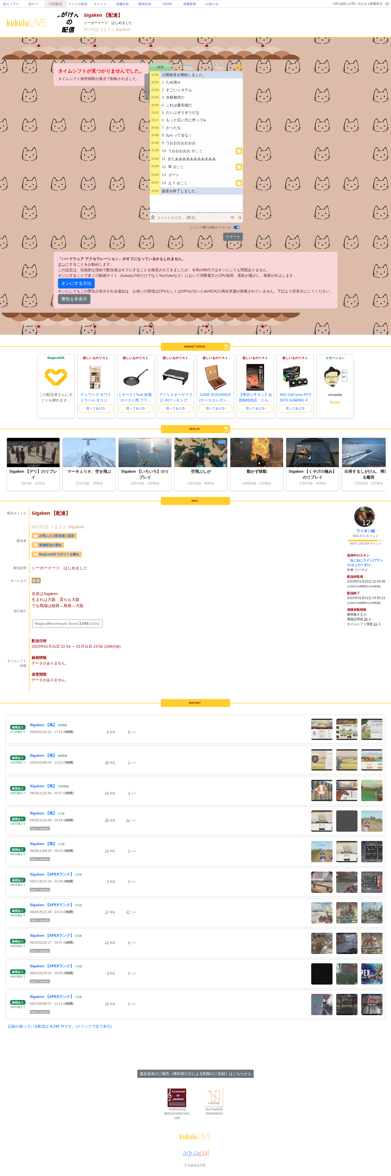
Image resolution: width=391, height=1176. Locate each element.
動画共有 (145, 4)
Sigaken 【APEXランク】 (52, 874)
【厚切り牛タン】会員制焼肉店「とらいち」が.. (255, 400)
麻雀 (36, 580)
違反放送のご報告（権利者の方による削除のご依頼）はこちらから (195, 1074)
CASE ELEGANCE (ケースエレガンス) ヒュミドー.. (215, 400)
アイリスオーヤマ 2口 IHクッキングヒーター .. (175, 400)
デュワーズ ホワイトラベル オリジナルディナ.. (95, 400)
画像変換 (189, 4)
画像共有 (122, 4)
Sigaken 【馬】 (43, 725)
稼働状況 (376, 4)
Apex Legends (40, 828)
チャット (100, 4)
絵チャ (33, 4)
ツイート (233, 237)
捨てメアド (11, 4)
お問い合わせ (357, 4)
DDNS (167, 4)
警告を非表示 (74, 299)
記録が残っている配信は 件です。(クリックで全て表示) (60, 1026)
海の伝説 (92, 29)
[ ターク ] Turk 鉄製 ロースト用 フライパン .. (135, 400)
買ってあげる (95, 408)
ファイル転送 (78, 4)
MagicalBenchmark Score (67, 623)
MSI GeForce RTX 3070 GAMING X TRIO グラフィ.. (295, 400)
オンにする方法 (76, 283)
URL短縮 (339, 4)
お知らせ (212, 4)
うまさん (108, 29)
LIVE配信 (55, 4)
